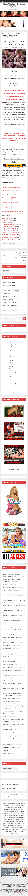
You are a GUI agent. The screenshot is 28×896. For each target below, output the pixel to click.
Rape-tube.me (14, 340)
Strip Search (6, 753)
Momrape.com (14, 358)
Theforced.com (14, 361)
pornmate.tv (14, 827)
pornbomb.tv (7, 827)
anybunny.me (14, 809)
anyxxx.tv (6, 811)
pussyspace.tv (6, 829)
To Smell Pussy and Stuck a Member (12, 683)
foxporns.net (16, 803)
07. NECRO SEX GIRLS (9, 230)
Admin (4, 37)
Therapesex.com (14, 381)
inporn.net (5, 825)
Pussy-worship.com (14, 368)
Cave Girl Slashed (7, 625)
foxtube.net (7, 819)
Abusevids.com (14, 354)
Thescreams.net (14, 362)
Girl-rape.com (14, 379)
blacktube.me (14, 817)
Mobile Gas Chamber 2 (8, 634)
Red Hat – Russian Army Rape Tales (12, 637)
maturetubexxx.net (13, 825)
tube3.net (6, 831)
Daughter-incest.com (14, 348)
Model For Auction (7, 590)
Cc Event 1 (5, 584)
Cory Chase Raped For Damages (11, 615)
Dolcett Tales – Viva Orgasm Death (11, 605)
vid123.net (21, 831)
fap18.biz (5, 803)
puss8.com (20, 827)
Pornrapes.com (14, 375)
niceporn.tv (21, 825)
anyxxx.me (7, 807)
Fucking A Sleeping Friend (9, 680)
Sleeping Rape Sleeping (8, 207)
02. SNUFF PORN (7, 220)
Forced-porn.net (14, 342)
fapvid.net (21, 817)
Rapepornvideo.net (14, 373)
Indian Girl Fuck (6, 750)
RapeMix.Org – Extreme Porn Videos (14, 5)
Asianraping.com (14, 383)
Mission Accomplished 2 (8, 667)
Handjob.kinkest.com (14, 366)
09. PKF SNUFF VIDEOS (9, 235)
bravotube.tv (14, 807)
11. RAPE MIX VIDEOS (8, 239)
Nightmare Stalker (7, 648)
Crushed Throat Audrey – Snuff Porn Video (13, 688)
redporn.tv (13, 829)
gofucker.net (7, 805)
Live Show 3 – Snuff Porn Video (10, 651)
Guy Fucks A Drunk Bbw (8, 642)
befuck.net (20, 807)
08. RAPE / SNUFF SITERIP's (10, 233)
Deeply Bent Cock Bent (8, 587)
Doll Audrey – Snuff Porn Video (10, 593)
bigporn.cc (7, 815)
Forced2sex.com (14, 356)
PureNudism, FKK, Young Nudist (10, 784)
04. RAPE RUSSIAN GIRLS (10, 224)
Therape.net (14, 346)
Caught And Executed (8, 664)
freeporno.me (19, 819)
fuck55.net (6, 821)
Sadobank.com (14, 350)
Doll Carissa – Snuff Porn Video (10, 756)
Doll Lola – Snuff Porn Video (9, 675)
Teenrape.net (14, 364)
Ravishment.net (14, 376)
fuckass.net (12, 821)
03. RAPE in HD (6, 222)
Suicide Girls (6, 678)
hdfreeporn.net (20, 821)
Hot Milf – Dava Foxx (8, 645)
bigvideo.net (20, 815)
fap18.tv (10, 803)
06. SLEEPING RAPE (8, 228)
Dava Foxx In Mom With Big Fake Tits (12, 670)
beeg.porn (21, 811)
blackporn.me (7, 817)
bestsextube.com (15, 813)
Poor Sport (5, 716)
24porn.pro (13, 805)
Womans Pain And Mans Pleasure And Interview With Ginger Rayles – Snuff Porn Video (13, 630)
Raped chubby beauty (8, 729)
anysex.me (20, 809)
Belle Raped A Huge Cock (9, 654)
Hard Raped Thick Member (9, 747)
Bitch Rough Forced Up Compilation (11, 620)
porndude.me (20, 805)
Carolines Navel (6, 741)
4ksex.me (22, 803)
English (7, 270)
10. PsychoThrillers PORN (9, 237)
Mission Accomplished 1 (8, 744)
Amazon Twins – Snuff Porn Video (11, 610)
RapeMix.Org (18, 893)
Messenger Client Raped (9, 571)
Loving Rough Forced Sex (9, 661)
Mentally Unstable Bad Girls (9, 704)
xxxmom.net (14, 833)
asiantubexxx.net (13, 811)
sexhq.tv (18, 829)
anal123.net (7, 809)
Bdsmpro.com (14, 352)
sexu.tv (23, 829)
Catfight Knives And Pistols (9, 698)
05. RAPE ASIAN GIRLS (9, 226)
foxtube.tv (13, 819)
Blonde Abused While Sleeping (10, 202)
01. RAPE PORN (7, 218)
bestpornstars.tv (6, 813)
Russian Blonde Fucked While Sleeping (12, 211)
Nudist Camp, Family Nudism (9, 788)
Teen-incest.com (14, 371)
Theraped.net (14, 344)
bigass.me (23, 813)
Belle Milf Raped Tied (8, 701)
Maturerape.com (14, 385)
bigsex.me (13, 815)
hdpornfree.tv (6, 823)
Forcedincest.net (14, 387)
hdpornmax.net (14, 823)
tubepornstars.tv (13, 831)
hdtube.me (21, 823)
